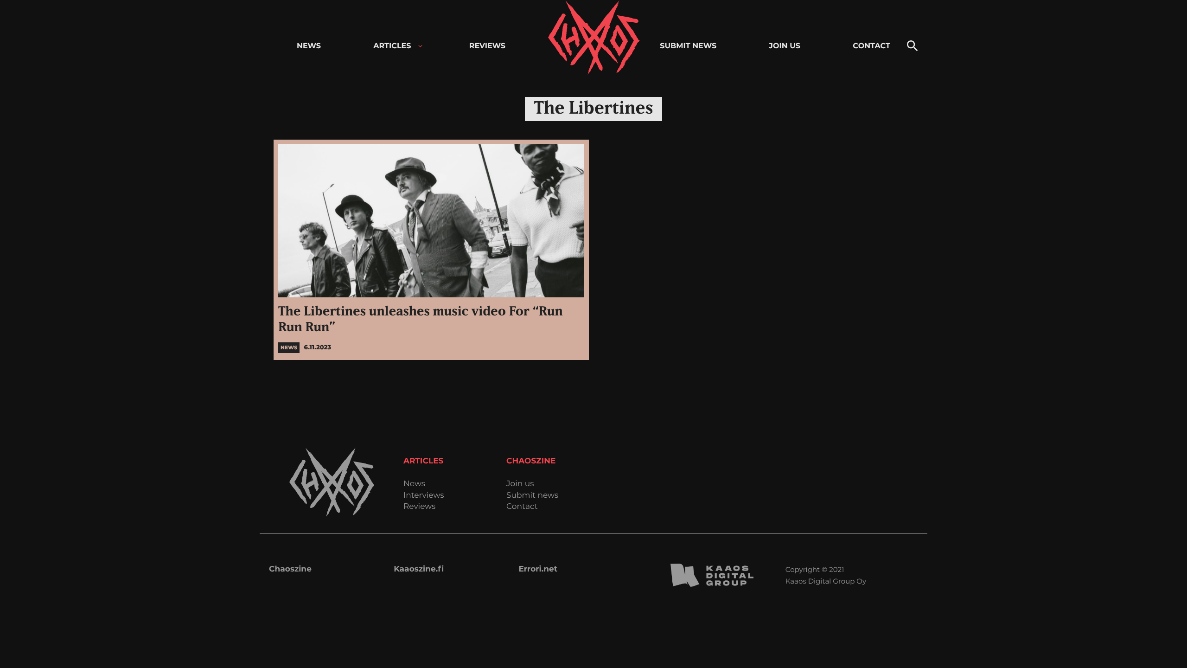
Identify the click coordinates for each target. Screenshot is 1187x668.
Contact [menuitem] (871, 46)
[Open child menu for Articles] (420, 46)
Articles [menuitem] (392, 46)
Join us (520, 484)
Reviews (419, 506)
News (414, 484)
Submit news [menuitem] (688, 46)
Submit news (532, 495)
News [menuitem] (309, 46)
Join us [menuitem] (784, 46)
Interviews (423, 495)
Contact (522, 506)
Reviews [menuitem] (487, 46)
